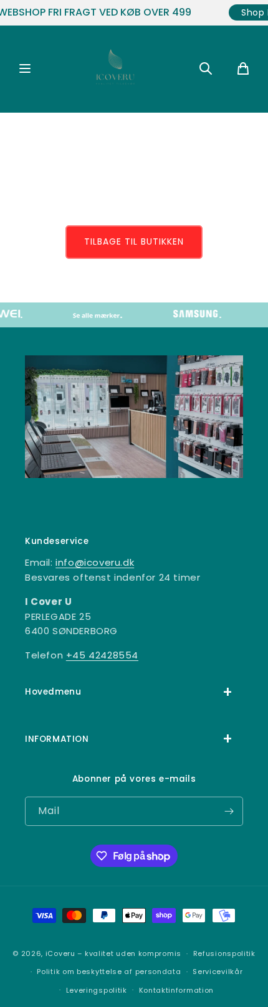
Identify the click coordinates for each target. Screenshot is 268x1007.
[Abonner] (228, 811)
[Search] (205, 69)
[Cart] (243, 69)
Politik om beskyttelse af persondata (109, 972)
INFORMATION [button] (57, 739)
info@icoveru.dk (94, 562)
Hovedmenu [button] (53, 692)
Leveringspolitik (96, 990)
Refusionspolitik (224, 953)
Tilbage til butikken (134, 241)
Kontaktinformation (176, 990)
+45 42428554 (102, 655)
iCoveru (60, 953)
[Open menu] (24, 69)
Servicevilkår (217, 972)
